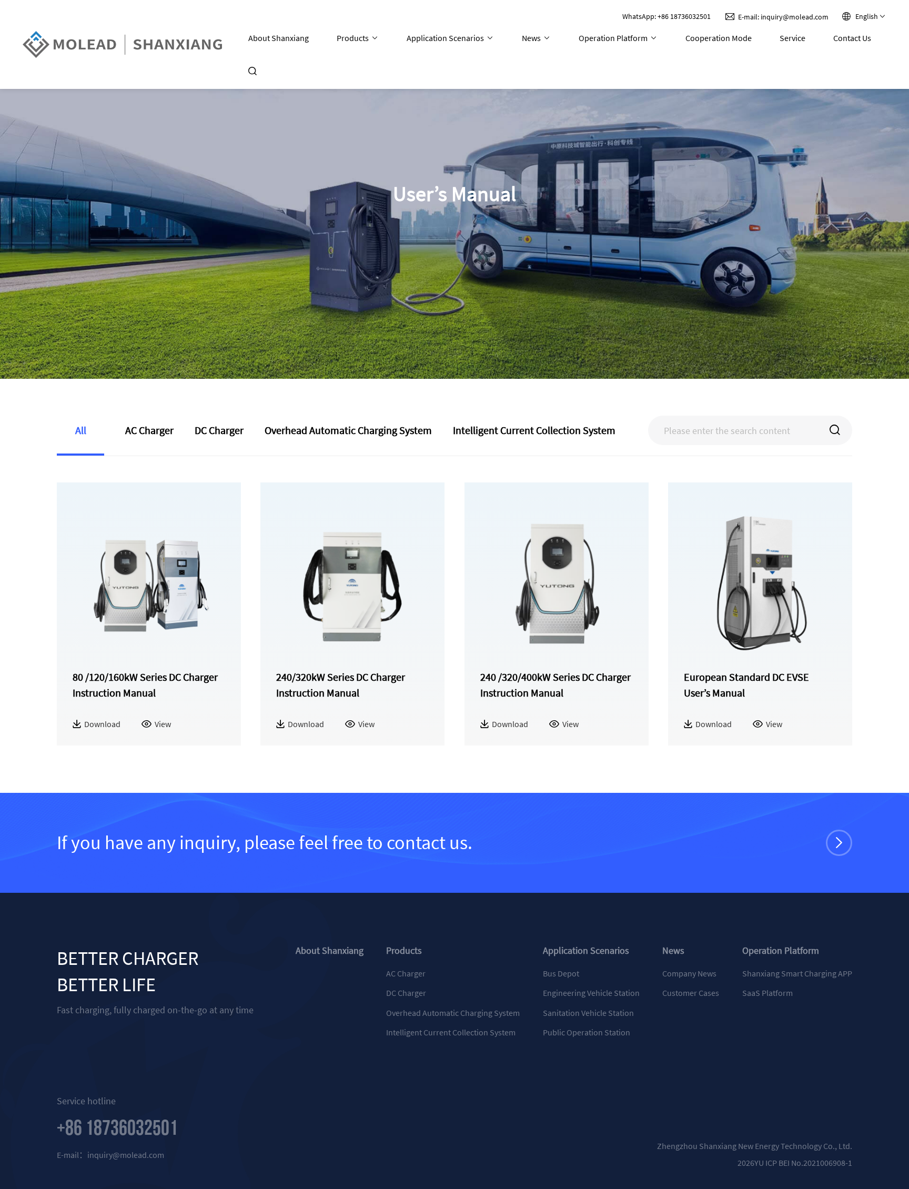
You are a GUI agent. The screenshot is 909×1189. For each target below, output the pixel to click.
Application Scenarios (446, 38)
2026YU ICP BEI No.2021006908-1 (795, 1162)
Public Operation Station (586, 1032)
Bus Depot (561, 973)
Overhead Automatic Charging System (453, 1012)
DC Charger (406, 993)
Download (102, 724)
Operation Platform (614, 38)
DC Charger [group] (219, 430)
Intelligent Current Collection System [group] (534, 430)
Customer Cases (690, 993)
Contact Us (852, 38)
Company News (689, 973)
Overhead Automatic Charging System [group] (348, 430)
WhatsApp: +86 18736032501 (666, 17)
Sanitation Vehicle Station (588, 1012)
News (532, 38)
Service (792, 38)
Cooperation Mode (718, 38)
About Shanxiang (278, 38)
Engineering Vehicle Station (591, 993)
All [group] (80, 430)
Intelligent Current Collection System (451, 1032)
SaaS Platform (767, 993)
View (163, 724)
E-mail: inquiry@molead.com (783, 17)
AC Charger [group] (149, 430)
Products (353, 38)
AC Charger (406, 973)
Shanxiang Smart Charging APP (797, 973)
